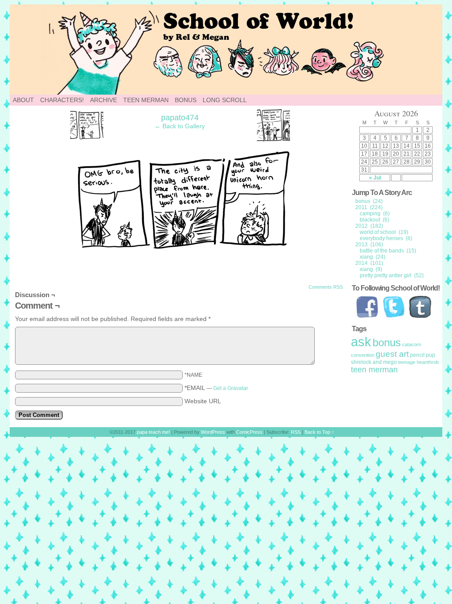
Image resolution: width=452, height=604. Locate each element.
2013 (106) (369, 244)
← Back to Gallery (179, 126)
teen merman (374, 369)
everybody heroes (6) (386, 238)
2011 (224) (369, 207)
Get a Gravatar (230, 388)
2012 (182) (369, 226)
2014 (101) (369, 263)
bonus (387, 342)
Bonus (185, 99)
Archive (103, 99)
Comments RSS (326, 287)
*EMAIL (216, 387)
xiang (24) (372, 257)
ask (361, 341)
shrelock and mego (374, 362)
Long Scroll (225, 99)
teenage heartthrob (418, 362)
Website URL (203, 401)
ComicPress (249, 432)
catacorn (411, 344)
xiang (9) (371, 269)
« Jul (375, 178)
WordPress (213, 432)
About (23, 99)
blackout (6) (374, 220)
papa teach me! (153, 432)
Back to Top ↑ (319, 432)
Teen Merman (146, 99)
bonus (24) (369, 201)
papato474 (180, 117)
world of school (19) (384, 232)
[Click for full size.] (180, 247)
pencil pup (422, 355)
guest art (392, 354)
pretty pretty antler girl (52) (392, 275)
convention (362, 355)
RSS (296, 432)
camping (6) (375, 213)
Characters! (62, 99)
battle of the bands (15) (388, 251)
